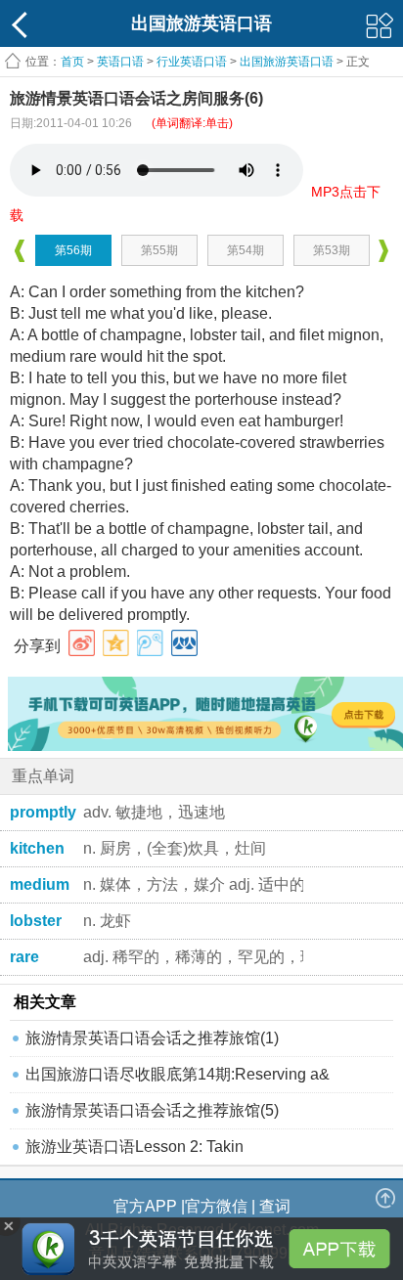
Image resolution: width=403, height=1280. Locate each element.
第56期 (73, 250)
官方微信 (216, 1206)
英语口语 (120, 61)
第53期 (331, 250)
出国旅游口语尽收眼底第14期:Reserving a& (177, 1074)
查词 (275, 1206)
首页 (72, 61)
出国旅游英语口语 (287, 61)
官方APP (145, 1206)
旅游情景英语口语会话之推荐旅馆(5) (152, 1110)
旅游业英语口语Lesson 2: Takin (134, 1146)
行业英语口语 (192, 61)
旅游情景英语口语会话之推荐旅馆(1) (152, 1038)
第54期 (245, 250)
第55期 (159, 250)
